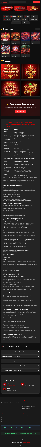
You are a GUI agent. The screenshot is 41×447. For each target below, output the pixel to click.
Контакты (24, 421)
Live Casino (3, 419)
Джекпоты (3, 421)
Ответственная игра (26, 408)
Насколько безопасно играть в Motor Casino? (11, 370)
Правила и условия (26, 404)
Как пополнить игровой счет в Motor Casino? (11, 356)
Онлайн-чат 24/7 (25, 415)
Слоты (2, 415)
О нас (23, 402)
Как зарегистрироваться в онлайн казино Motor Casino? (13, 351)
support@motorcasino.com (12, 385)
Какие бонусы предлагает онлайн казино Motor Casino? (13, 365)
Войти (30, 2)
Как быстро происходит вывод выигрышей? (11, 361)
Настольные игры (4, 417)
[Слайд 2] (20, 12)
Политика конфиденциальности (28, 406)
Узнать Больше (20, 111)
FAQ (22, 419)
